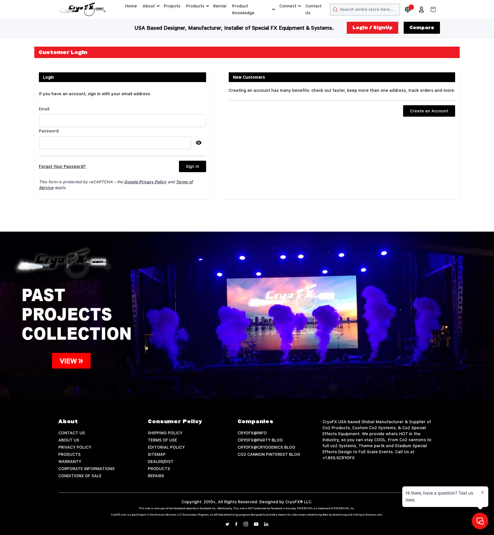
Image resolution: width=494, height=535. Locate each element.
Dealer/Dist (161, 461)
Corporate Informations (86, 468)
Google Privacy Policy (145, 182)
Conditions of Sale (79, 476)
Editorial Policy (166, 447)
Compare (421, 28)
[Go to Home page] (82, 9)
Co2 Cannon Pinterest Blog (269, 454)
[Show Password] (198, 142)
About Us (68, 440)
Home (131, 6)
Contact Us (313, 9)
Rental (219, 6)
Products (195, 6)
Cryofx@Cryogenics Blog (266, 447)
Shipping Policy (165, 433)
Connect (287, 6)
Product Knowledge (243, 9)
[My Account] (421, 9)
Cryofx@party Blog (260, 440)
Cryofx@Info (252, 433)
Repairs (156, 476)
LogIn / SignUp (372, 28)
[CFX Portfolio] (247, 315)
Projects (172, 6)
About (149, 6)
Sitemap (157, 454)
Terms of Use (162, 440)
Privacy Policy (74, 447)
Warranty (69, 461)
